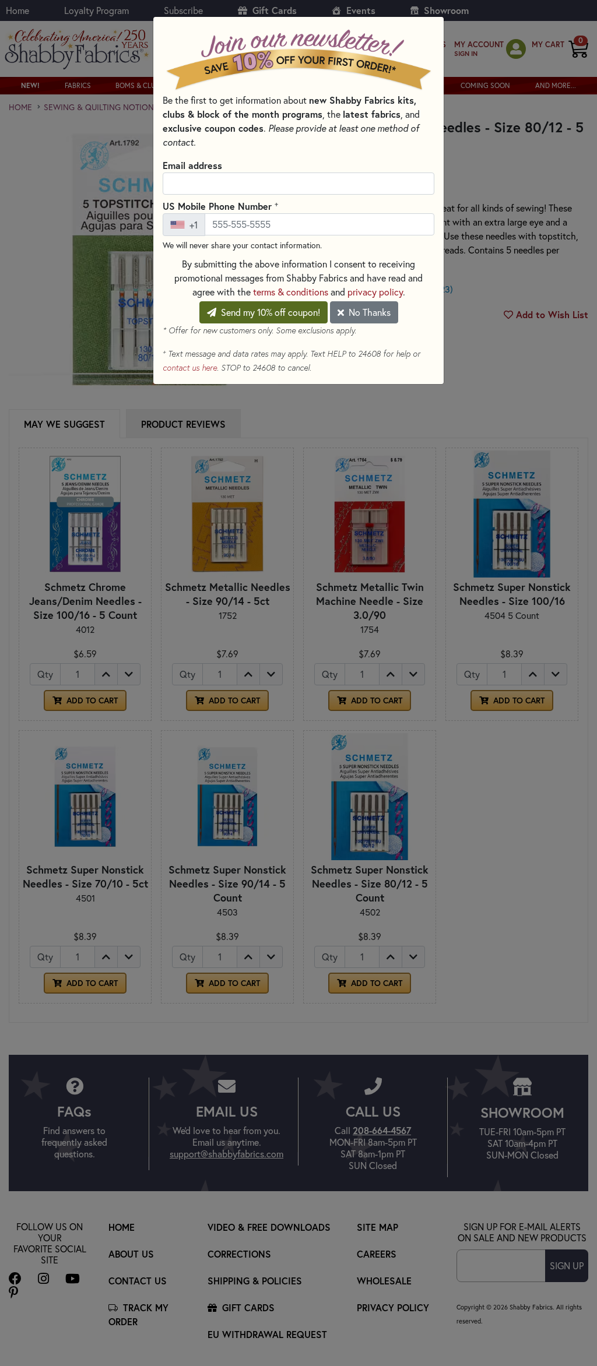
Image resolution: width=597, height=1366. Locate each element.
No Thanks (368, 312)
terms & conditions (290, 292)
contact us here (190, 367)
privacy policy (375, 292)
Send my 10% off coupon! (269, 312)
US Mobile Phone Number (220, 205)
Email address (192, 165)
